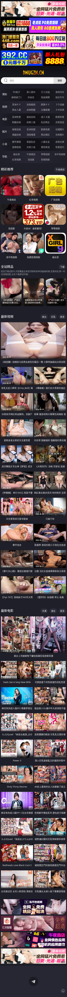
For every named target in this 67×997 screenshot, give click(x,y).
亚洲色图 (31, 129)
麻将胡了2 (17, 97)
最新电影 (7, 611)
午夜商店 (31, 154)
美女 (44, 316)
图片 (4, 131)
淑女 (53, 610)
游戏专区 (59, 92)
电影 (4, 119)
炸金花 (31, 97)
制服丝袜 (16, 122)
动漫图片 (59, 129)
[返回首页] (63, 991)
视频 (4, 106)
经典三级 (31, 122)
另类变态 (59, 122)
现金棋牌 (45, 97)
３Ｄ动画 (59, 104)
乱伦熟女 (45, 122)
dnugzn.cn (33, 73)
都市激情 (16, 141)
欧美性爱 (59, 116)
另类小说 (31, 147)
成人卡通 (45, 116)
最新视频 (7, 316)
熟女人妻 (16, 109)
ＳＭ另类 (59, 109)
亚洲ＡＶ (16, 104)
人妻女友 (45, 141)
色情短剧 (45, 159)
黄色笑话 (45, 147)
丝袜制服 (31, 109)
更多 (62, 316)
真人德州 (31, 92)
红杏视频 (16, 159)
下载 (62, 266)
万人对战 (45, 92)
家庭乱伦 (31, 141)
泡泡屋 (31, 159)
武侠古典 (59, 141)
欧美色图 (45, 129)
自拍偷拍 (31, 104)
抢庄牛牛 (59, 97)
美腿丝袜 (16, 134)
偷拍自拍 (31, 116)
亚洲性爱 (16, 116)
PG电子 (16, 92)
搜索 (60, 80)
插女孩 (16, 154)
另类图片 (59, 134)
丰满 (44, 610)
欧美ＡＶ (45, 104)
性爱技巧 (59, 147)
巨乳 (53, 316)
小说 (4, 144)
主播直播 (45, 109)
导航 (4, 156)
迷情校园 (16, 147)
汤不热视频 (59, 154)
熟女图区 (45, 134)
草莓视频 (45, 154)
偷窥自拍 (16, 129)
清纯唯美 (31, 134)
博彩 (4, 94)
